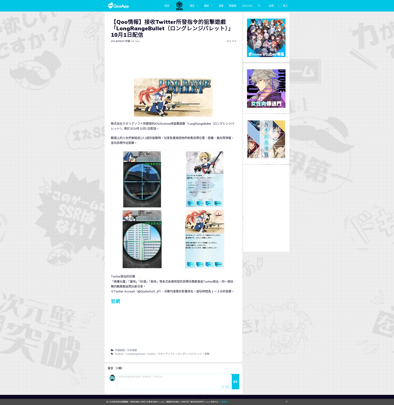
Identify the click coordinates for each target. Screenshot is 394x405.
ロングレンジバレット (190, 353)
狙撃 (207, 353)
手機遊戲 (120, 350)
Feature (119, 353)
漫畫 (221, 5)
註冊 (271, 5)
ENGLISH (247, 5)
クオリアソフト (166, 353)
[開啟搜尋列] (259, 5)
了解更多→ (224, 402)
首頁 (166, 5)
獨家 (206, 5)
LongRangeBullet (135, 353)
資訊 (192, 5)
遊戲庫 (232, 5)
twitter (151, 353)
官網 (115, 301)
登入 (285, 5)
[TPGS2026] (179, 5)
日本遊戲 (132, 350)
